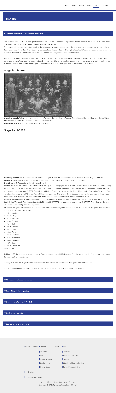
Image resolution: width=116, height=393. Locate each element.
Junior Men (45, 363)
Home (67, 5)
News (74, 5)
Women (43, 351)
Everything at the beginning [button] (17, 291)
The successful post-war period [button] (19, 280)
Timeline (66, 351)
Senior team (45, 367)
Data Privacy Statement (57, 382)
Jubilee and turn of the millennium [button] (20, 324)
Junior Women (46, 359)
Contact (72, 382)
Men (42, 355)
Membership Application (73, 363)
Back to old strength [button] (14, 313)
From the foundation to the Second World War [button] (24, 34)
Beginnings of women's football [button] (19, 302)
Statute (66, 359)
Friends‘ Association (71, 367)
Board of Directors (70, 355)
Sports (89, 5)
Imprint (44, 382)
